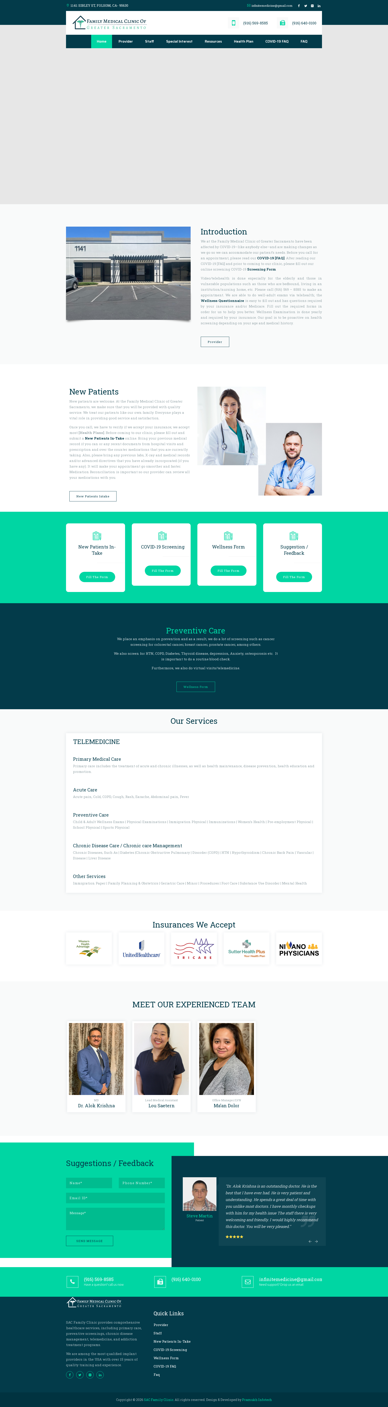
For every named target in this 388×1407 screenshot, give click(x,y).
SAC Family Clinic (158, 1400)
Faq (157, 1374)
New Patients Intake (93, 496)
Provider (126, 41)
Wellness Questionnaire (222, 300)
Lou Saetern (161, 1105)
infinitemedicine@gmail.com (272, 6)
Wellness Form (195, 687)
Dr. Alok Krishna (96, 1105)
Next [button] (316, 1241)
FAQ (304, 41)
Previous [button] (310, 1241)
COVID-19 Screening (170, 1349)
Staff (149, 41)
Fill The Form (97, 577)
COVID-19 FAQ (277, 41)
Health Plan (243, 41)
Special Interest (179, 41)
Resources (213, 41)
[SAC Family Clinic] (110, 23)
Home (101, 41)
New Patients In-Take (104, 438)
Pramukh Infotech (257, 1400)
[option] (89, 948)
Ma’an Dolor (226, 1105)
